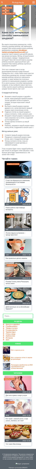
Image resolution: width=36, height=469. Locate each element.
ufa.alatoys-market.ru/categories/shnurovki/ (14, 51)
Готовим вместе (11, 330)
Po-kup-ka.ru (18, 2)
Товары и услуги (11, 328)
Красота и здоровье (13, 324)
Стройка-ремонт (11, 326)
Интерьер (9, 338)
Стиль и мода (10, 334)
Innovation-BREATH (21, 468)
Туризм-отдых (11, 332)
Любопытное (7, 8)
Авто (7, 340)
